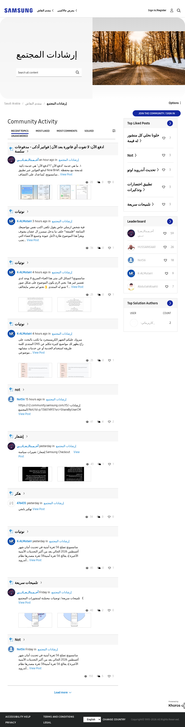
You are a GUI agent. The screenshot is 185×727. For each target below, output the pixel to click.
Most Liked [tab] (43, 130)
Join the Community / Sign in (157, 113)
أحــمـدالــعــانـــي (27, 160)
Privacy (10, 722)
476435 (21, 503)
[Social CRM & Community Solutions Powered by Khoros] (177, 704)
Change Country (114, 719)
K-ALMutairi (24, 221)
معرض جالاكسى (65, 10)
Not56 (21, 399)
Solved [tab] (89, 130)
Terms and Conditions (58, 716)
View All (150, 123)
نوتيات (19, 211)
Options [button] (174, 103)
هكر (18, 493)
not (17, 390)
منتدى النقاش (44, 10)
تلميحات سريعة (26, 582)
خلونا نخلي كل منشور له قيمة (143, 138)
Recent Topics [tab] (20, 130)
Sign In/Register (157, 10)
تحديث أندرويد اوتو (141, 170)
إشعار (19, 436)
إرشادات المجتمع (69, 160)
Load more (61, 692)
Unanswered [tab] (19, 136)
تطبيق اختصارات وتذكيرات (139, 187)
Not (18, 639)
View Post (66, 174)
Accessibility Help (18, 716)
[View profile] (11, 160)
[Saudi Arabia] (18, 10)
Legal (47, 722)
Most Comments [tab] (67, 130)
